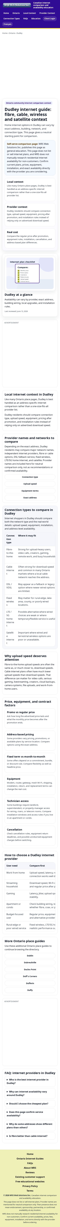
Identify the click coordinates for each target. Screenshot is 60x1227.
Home (6, 13)
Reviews (30, 1172)
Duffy (30, 990)
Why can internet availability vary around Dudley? (27, 1093)
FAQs (25, 18)
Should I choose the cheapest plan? (28, 1103)
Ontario (16, 13)
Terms (30, 1190)
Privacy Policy (30, 1186)
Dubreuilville (30, 962)
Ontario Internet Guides (30, 1158)
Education (36, 18)
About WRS (30, 1167)
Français (7, 24)
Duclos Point (30, 969)
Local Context (29, 13)
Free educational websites (30, 1181)
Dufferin (30, 983)
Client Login (49, 18)
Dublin (30, 955)
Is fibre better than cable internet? (28, 1136)
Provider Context (47, 13)
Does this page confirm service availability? (25, 1113)
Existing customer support (30, 1176)
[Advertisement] (30, 66)
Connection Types (11, 18)
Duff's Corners (30, 976)
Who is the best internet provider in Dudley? (28, 1081)
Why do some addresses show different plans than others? (29, 1125)
